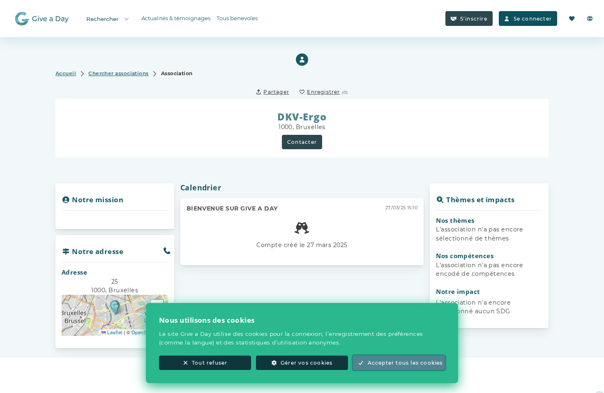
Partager (276, 92)
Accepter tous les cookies (405, 363)
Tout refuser (209, 363)
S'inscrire (473, 19)
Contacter (302, 142)
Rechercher (102, 19)
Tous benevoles (237, 18)
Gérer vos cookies (306, 363)
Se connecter (533, 19)
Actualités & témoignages (175, 18)
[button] (115, 306)
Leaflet (114, 332)
